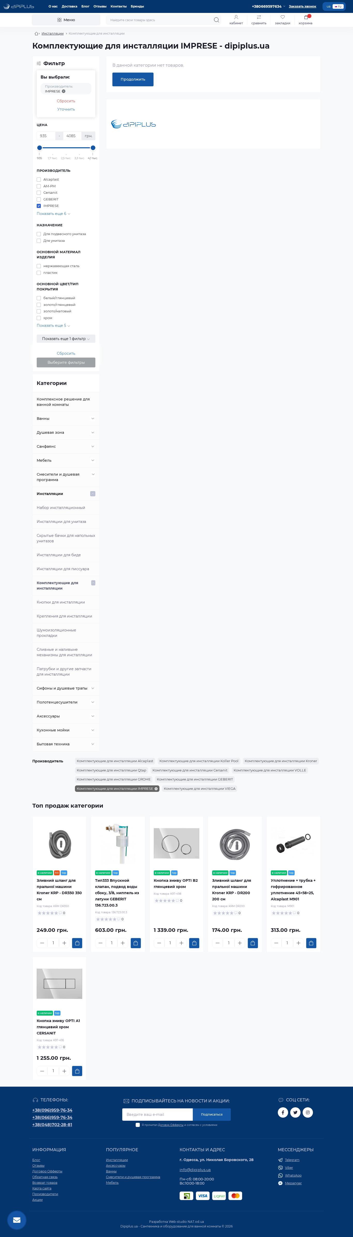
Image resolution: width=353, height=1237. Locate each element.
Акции (37, 1200)
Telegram (292, 1160)
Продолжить (133, 79)
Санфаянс (46, 446)
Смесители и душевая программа (58, 477)
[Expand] (92, 418)
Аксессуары (48, 716)
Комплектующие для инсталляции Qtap (111, 770)
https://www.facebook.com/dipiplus (283, 1112)
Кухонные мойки (53, 730)
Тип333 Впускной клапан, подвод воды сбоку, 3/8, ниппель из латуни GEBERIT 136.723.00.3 (117, 893)
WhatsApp (293, 1175)
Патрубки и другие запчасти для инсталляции (64, 672)
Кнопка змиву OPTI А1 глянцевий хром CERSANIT (58, 1026)
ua (329, 6)
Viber (289, 1168)
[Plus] (64, 943)
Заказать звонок (302, 6)
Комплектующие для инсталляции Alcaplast (115, 761)
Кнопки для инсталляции (61, 602)
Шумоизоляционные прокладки (56, 633)
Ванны (43, 418)
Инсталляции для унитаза (61, 521)
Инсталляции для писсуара (63, 569)
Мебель (44, 460)
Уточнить (66, 109)
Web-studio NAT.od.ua (186, 1222)
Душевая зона (50, 432)
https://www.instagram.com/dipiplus (308, 1112)
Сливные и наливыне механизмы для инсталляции (64, 652)
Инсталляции (53, 33)
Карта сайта (41, 1188)
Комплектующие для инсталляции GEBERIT (195, 779)
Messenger (293, 1183)
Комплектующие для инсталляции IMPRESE (115, 788)
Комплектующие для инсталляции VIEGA (199, 788)
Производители (45, 1194)
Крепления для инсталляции (64, 616)
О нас (53, 6)
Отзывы (100, 6)
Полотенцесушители (57, 702)
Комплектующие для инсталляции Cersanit (189, 770)
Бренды (137, 6)
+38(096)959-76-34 (52, 1110)
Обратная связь (45, 1177)
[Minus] (42, 943)
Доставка (69, 6)
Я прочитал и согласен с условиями (179, 1125)
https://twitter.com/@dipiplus (295, 1112)
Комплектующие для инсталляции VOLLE (270, 770)
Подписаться (211, 1114)
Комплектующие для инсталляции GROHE (114, 779)
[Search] (216, 20)
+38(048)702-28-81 (52, 1124)
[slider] (39, 148)
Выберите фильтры (66, 362)
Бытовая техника (53, 744)
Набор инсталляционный (61, 507)
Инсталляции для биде (59, 555)
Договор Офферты (170, 1125)
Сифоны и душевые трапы (62, 688)
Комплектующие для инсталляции (57, 586)
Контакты (119, 6)
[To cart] (77, 943)
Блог (85, 6)
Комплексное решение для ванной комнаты (63, 402)
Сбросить (66, 101)
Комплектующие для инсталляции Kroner (281, 761)
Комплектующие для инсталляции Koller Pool (199, 761)
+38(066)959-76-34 (52, 1117)
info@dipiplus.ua (195, 1170)
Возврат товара (44, 1183)
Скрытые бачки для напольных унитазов (66, 538)
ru (339, 6)
